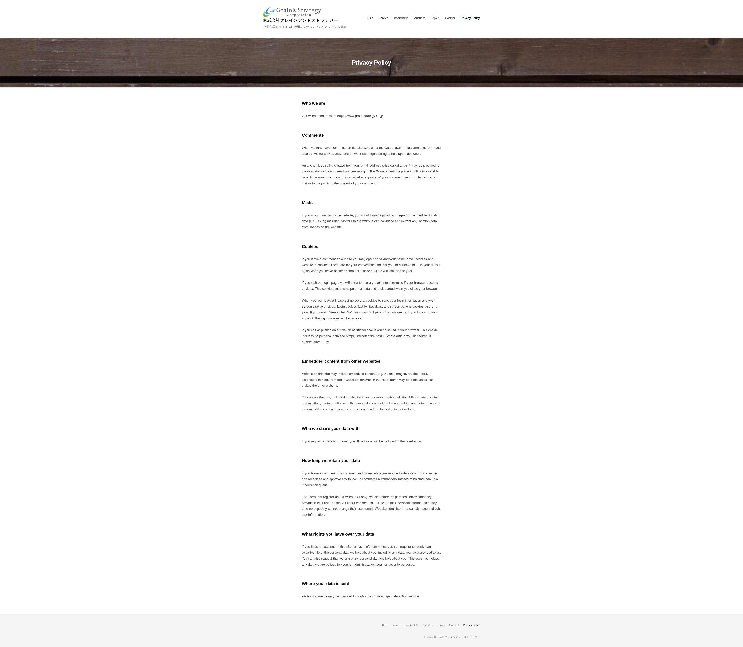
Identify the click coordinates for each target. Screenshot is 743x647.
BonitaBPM (401, 18)
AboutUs (419, 18)
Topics (435, 18)
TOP (370, 18)
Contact (450, 18)
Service (383, 18)
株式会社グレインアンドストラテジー (300, 20)
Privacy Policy (470, 18)
